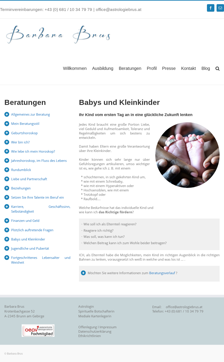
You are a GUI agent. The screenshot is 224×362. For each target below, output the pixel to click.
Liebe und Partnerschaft (29, 179)
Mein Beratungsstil (25, 123)
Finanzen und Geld (25, 220)
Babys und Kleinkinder (28, 239)
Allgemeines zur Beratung (30, 114)
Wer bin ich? (20, 142)
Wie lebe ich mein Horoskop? (33, 151)
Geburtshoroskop (24, 133)
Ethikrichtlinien (89, 336)
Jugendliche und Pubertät (30, 248)
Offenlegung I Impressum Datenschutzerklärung (97, 329)
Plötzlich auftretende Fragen (32, 230)
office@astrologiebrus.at (118, 9)
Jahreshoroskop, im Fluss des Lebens (39, 160)
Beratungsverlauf (162, 273)
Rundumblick (21, 170)
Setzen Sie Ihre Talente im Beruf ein (37, 197)
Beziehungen (21, 188)
